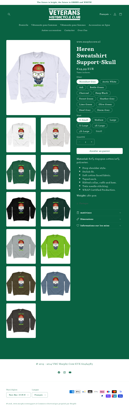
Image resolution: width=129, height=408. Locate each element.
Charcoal (84, 93)
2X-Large (100, 125)
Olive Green (105, 104)
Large (113, 120)
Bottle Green (97, 87)
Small (100, 131)
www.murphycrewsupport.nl (25, 403)
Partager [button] (83, 203)
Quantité (81, 137)
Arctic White (109, 81)
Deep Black (101, 93)
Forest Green (86, 98)
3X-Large (84, 131)
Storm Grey (103, 110)
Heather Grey (107, 98)
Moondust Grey (87, 81)
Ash (81, 87)
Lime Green (85, 104)
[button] (9, 14)
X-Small (83, 120)
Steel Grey (85, 110)
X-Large (83, 125)
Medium (99, 120)
